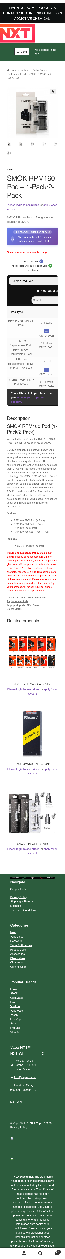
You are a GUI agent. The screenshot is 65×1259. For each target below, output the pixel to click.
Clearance (16, 962)
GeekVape (16, 998)
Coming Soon (18, 967)
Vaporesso (16, 1010)
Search (40, 1253)
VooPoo (15, 1006)
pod (16, 605)
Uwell (13, 1002)
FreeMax (15, 1028)
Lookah (14, 989)
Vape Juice (17, 936)
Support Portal (18, 889)
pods (22, 605)
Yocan (14, 1015)
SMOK (18, 608)
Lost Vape (16, 1019)
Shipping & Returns (22, 901)
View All (15, 1032)
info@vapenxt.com (25, 1077)
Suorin (14, 1023)
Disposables (17, 958)
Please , (23, 205)
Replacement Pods (17, 74)
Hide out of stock (51, 290)
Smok (36, 605)
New (13, 932)
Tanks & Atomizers (21, 945)
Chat (8, 1253)
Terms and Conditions (23, 910)
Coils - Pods (39, 70)
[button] (53, 91)
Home (14, 70)
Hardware (25, 70)
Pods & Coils (18, 949)
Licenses (15, 906)
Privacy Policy (18, 897)
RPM (29, 605)
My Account (24, 1253)
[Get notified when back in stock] (46, 331)
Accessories (17, 954)
